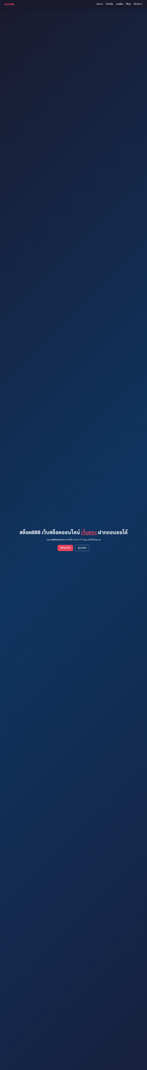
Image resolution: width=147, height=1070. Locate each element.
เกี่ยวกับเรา (138, 4)
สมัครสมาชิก (65, 547)
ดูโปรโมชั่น (82, 548)
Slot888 (9, 4)
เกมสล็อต (119, 4)
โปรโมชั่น (109, 4)
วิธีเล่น (128, 4)
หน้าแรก (99, 4)
